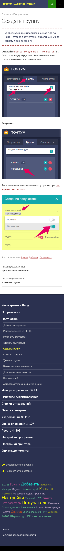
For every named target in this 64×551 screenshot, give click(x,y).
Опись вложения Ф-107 (18, 423)
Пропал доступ (11, 507)
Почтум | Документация (18, 3)
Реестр (6, 512)
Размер (40, 507)
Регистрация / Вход (15, 305)
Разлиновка (28, 507)
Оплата (47, 498)
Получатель (46, 258)
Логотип (7, 493)
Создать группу (11, 349)
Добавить (33, 258)
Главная (6, 14)
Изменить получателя (15, 337)
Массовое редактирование (29, 493)
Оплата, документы (15, 450)
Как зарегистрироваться (19, 471)
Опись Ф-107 (33, 498)
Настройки (13, 498)
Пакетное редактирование (20, 397)
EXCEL (5, 484)
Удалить (53, 512)
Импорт (6, 489)
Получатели (20, 14)
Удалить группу (11, 360)
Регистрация (53, 507)
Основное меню (60, 4)
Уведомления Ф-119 (16, 417)
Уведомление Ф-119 (35, 512)
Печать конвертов (14, 410)
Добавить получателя (14, 325)
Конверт (46, 489)
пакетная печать (42, 516)
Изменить (46, 484)
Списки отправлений (16, 403)
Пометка (53, 503)
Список (16, 511)
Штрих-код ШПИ (20, 516)
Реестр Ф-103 (11, 430)
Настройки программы (17, 437)
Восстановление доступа (19, 465)
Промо (5, 529)
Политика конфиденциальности (19, 535)
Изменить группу (13, 281)
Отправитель (11, 503)
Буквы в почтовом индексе (17, 366)
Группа (24, 258)
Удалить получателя (14, 343)
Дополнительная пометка (15, 269)
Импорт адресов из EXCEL (17, 331)
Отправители (11, 312)
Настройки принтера (16, 444)
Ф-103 (5, 516)
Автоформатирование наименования (23, 384)
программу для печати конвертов (34, 51)
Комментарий (10, 378)
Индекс (16, 489)
